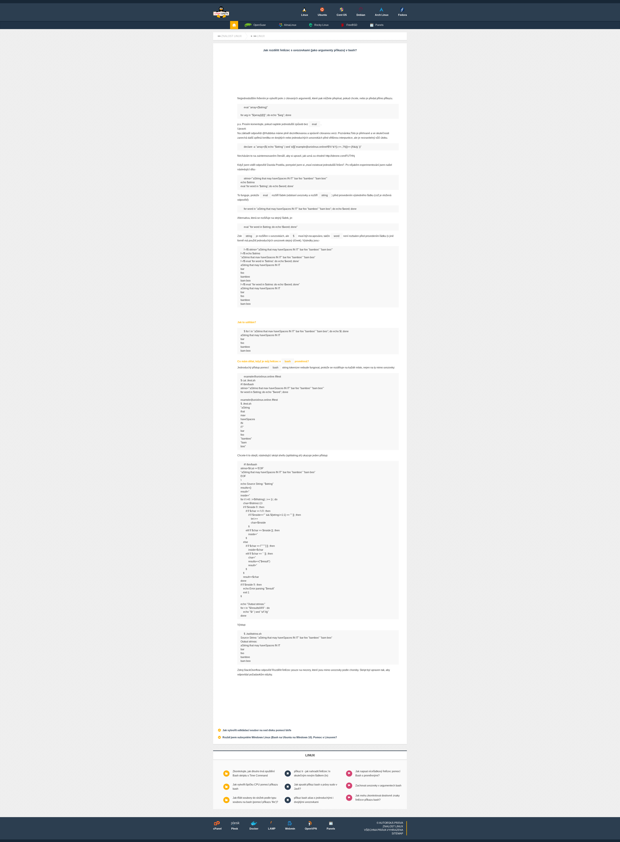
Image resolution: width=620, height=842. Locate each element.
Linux (261, 36)
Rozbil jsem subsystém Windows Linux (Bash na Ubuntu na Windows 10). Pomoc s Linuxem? (279, 737)
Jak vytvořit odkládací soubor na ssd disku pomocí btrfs (256, 730)
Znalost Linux (231, 36)
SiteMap (397, 833)
